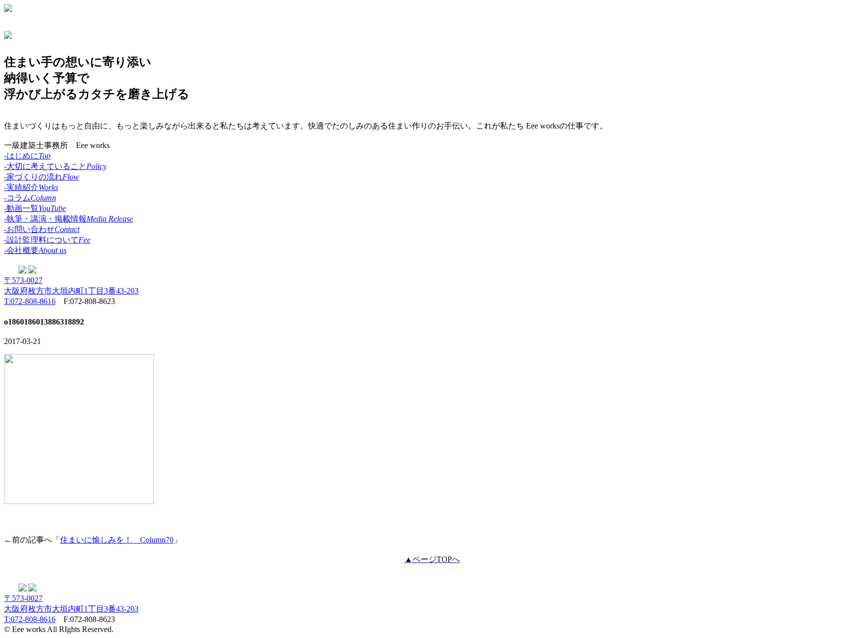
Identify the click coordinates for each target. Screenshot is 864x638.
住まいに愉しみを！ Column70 (117, 540)
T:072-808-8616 (30, 301)
